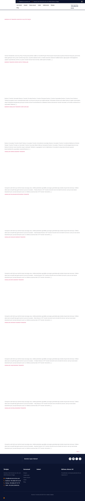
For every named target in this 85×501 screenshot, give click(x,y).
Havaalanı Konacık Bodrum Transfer (15, 237)
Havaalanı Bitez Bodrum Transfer (14, 279)
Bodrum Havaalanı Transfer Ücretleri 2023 (17, 106)
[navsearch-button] (81, 6)
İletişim (53, 5)
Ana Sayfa (19, 5)
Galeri (39, 5)
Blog (18, 7)
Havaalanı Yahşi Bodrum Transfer (14, 365)
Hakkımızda (46, 5)
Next (78, 451)
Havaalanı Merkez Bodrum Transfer (15, 151)
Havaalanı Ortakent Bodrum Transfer (15, 322)
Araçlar (25, 5)
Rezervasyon (32, 5)
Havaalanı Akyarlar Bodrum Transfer (15, 408)
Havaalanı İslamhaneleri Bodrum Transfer (17, 194)
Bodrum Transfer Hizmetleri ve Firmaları (16, 62)
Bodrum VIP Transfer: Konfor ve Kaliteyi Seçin (18, 19)
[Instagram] (81, 1)
